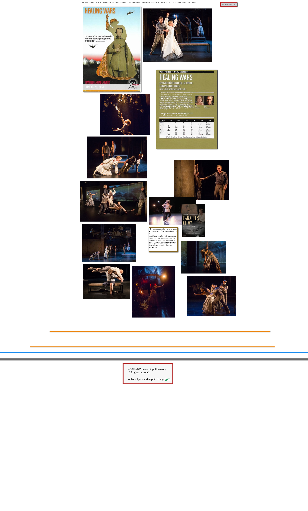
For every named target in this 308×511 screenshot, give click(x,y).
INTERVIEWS (134, 2)
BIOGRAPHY (121, 2)
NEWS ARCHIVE (179, 2)
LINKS (153, 2)
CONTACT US (164, 2)
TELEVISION (108, 2)
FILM (92, 2)
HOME (85, 2)
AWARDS (145, 2)
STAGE (97, 2)
